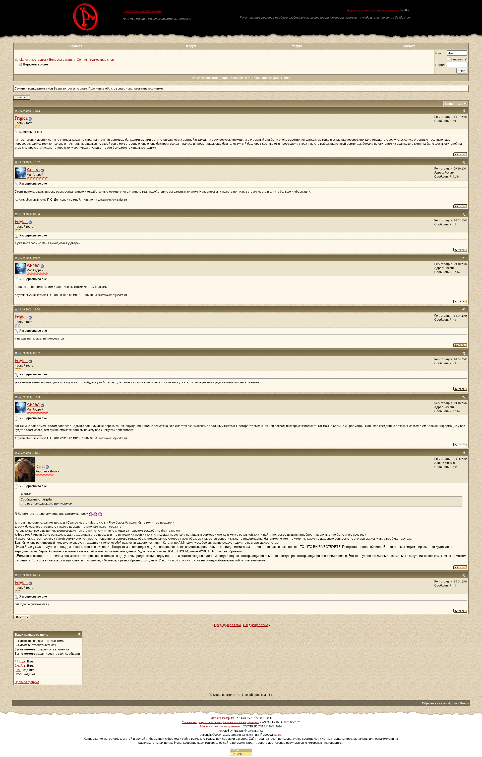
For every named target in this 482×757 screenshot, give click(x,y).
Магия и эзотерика (32, 59)
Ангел (33, 169)
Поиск (285, 78)
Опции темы (454, 104)
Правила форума (27, 682)
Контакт (409, 46)
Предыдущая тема (227, 625)
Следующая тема (255, 625)
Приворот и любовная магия (142, 11)
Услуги (297, 46)
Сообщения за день (265, 78)
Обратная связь (434, 703)
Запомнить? (459, 59)
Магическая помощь (385, 10)
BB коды (20, 661)
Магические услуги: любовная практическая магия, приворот (220, 722)
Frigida (21, 118)
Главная (76, 46)
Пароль (440, 65)
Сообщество (237, 78)
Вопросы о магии (61, 59)
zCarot (278, 734)
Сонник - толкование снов (95, 59)
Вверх (464, 703)
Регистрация (201, 78)
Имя (438, 53)
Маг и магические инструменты (220, 726)
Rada (40, 466)
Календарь (219, 78)
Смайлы (20, 665)
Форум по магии (358, 10)
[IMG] (19, 670)
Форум (191, 46)
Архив (452, 703)
